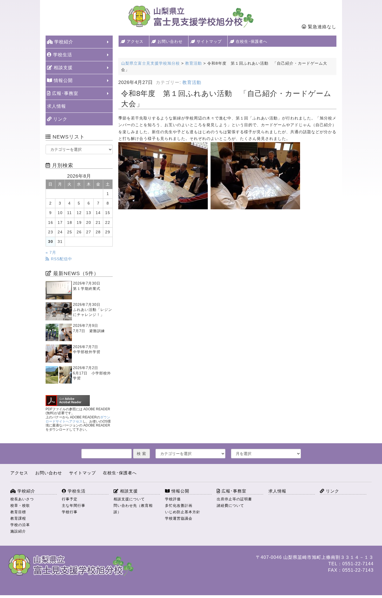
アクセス (134, 41)
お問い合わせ (169, 41)
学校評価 (173, 499)
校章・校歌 (20, 505)
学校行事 (69, 512)
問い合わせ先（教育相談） (133, 508)
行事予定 (69, 499)
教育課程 (18, 518)
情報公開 (62, 80)
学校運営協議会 (178, 518)
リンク (59, 119)
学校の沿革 (20, 525)
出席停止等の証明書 (234, 499)
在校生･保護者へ (250, 41)
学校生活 (62, 54)
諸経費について (230, 505)
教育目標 (18, 512)
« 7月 (51, 252)
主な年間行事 (73, 505)
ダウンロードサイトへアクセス (78, 419)
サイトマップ (208, 41)
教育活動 (191, 82)
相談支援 (62, 67)
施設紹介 (18, 531)
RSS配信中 (60, 259)
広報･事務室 (64, 93)
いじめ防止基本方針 (182, 512)
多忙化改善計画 (178, 505)
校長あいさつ (22, 499)
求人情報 (56, 106)
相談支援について (129, 499)
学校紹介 (63, 41)
